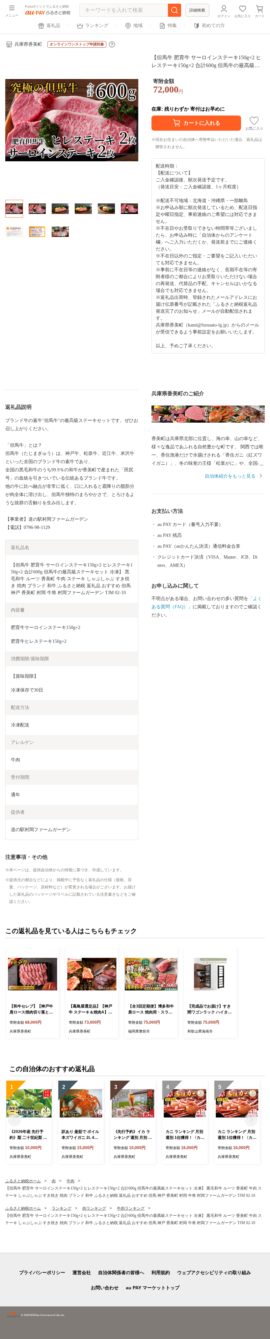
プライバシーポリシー (42, 1272)
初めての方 (213, 25)
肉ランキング (94, 1208)
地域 (138, 25)
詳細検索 (197, 10)
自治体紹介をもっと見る (230, 476)
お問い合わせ (105, 1287)
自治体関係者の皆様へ (121, 1272)
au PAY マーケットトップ (152, 1287)
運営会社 (81, 1272)
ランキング (96, 25)
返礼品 (53, 25)
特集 (172, 25)
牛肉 (70, 1181)
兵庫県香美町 (28, 44)
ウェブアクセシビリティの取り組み (214, 1272)
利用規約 (160, 1272)
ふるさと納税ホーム (23, 1181)
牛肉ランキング (131, 1208)
